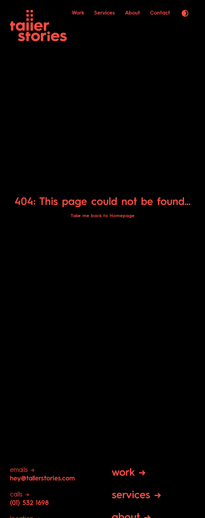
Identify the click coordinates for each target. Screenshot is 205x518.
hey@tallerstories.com (42, 474)
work (129, 473)
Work (78, 13)
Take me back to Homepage (102, 216)
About (132, 13)
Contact (160, 13)
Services (104, 13)
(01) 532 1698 (29, 498)
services (136, 495)
